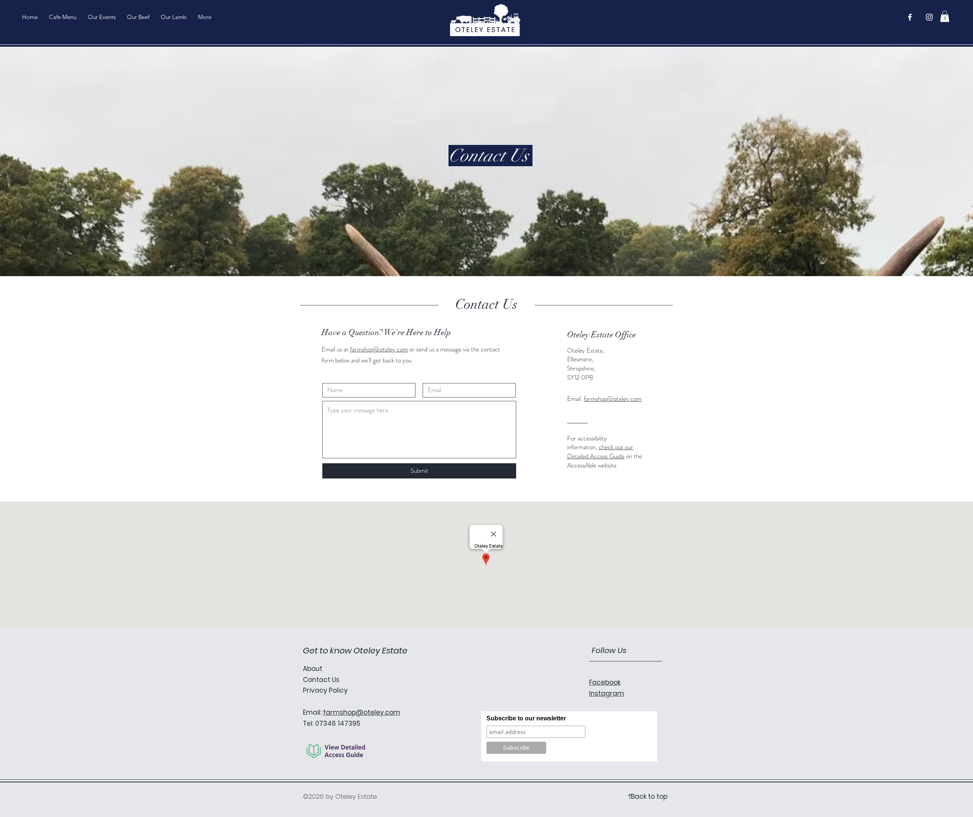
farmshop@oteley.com (379, 349)
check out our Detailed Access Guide (600, 451)
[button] (944, 16)
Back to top (649, 796)
